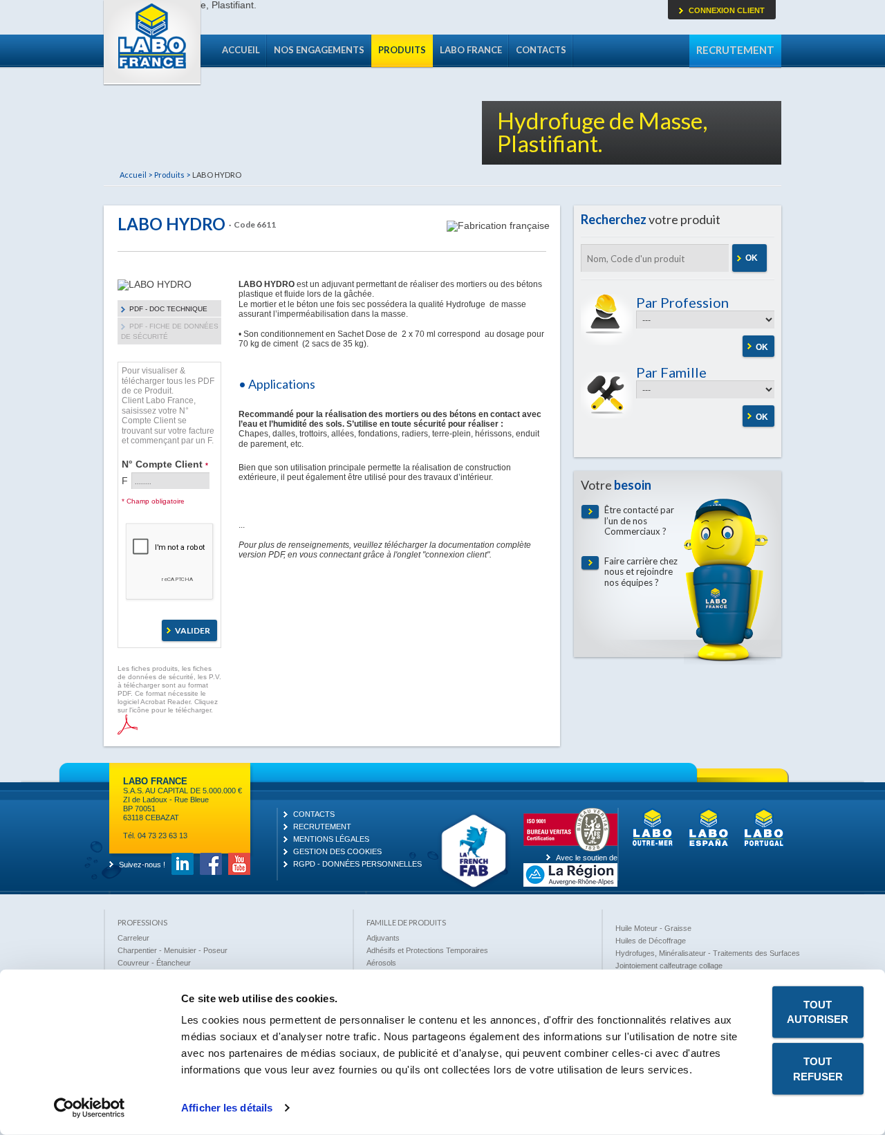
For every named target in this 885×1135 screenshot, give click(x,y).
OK (751, 258)
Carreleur (133, 938)
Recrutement (735, 50)
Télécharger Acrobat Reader (128, 724)
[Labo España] (708, 844)
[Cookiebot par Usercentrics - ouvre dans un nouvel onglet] (89, 1108)
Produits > (172, 174)
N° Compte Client (165, 464)
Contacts (541, 49)
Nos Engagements (319, 49)
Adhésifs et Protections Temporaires (427, 950)
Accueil (241, 49)
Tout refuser (818, 1068)
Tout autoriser (817, 1012)
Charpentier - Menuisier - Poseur (172, 950)
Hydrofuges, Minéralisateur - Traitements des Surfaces (707, 953)
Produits (402, 49)
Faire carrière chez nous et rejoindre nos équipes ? (641, 572)
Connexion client (727, 10)
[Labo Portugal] (764, 844)
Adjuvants (383, 938)
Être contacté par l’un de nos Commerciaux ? (639, 521)
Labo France (152, 43)
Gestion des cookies (337, 851)
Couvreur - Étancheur (154, 963)
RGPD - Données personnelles (357, 864)
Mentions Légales (331, 839)
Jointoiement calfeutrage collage (669, 965)
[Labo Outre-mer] (652, 844)
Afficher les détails (226, 1108)
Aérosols (381, 963)
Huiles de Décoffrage (650, 940)
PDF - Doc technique (168, 309)
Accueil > (136, 174)
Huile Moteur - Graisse (653, 928)
